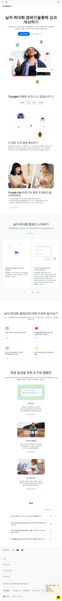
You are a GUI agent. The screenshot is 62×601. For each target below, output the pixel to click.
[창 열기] (2, 2)
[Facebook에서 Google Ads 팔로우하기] (22, 550)
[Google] (6, 591)
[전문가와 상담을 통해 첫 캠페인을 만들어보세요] (58, 597)
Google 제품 (26, 590)
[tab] (22, 103)
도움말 (7, 596)
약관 (43, 590)
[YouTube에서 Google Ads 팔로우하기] (18, 550)
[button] (31, 516)
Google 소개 (17, 590)
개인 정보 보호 (36, 590)
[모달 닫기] (58, 585)
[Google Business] (6, 2)
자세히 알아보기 (31, 414)
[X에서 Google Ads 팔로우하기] (13, 550)
